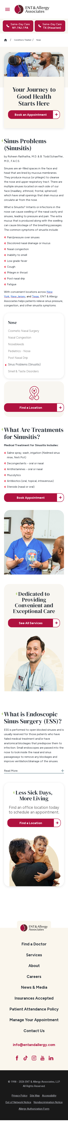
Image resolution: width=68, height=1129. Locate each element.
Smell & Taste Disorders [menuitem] (23, 371)
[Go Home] (7, 40)
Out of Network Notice (18, 1102)
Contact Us (34, 1030)
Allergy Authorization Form (34, 1108)
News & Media (34, 987)
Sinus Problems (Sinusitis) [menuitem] (24, 364)
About (34, 965)
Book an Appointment (31, 114)
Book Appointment (31, 497)
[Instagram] (34, 1058)
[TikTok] (25, 1058)
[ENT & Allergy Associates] (31, 9)
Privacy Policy (19, 1095)
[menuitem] (34, 944)
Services (34, 954)
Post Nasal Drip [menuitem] (18, 357)
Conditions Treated (22, 40)
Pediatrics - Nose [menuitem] (19, 351)
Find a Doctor (34, 944)
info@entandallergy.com (34, 1044)
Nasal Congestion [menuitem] (19, 337)
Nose (38, 40)
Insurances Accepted (34, 998)
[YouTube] (42, 1058)
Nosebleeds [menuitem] (16, 344)
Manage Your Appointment (34, 1019)
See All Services (31, 623)
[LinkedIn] (51, 1058)
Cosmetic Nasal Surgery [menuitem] (23, 331)
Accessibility (49, 1095)
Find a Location (31, 823)
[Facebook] (17, 1058)
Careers (34, 976)
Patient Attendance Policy (34, 1009)
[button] (7, 9)
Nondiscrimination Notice (48, 1102)
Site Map (35, 1095)
